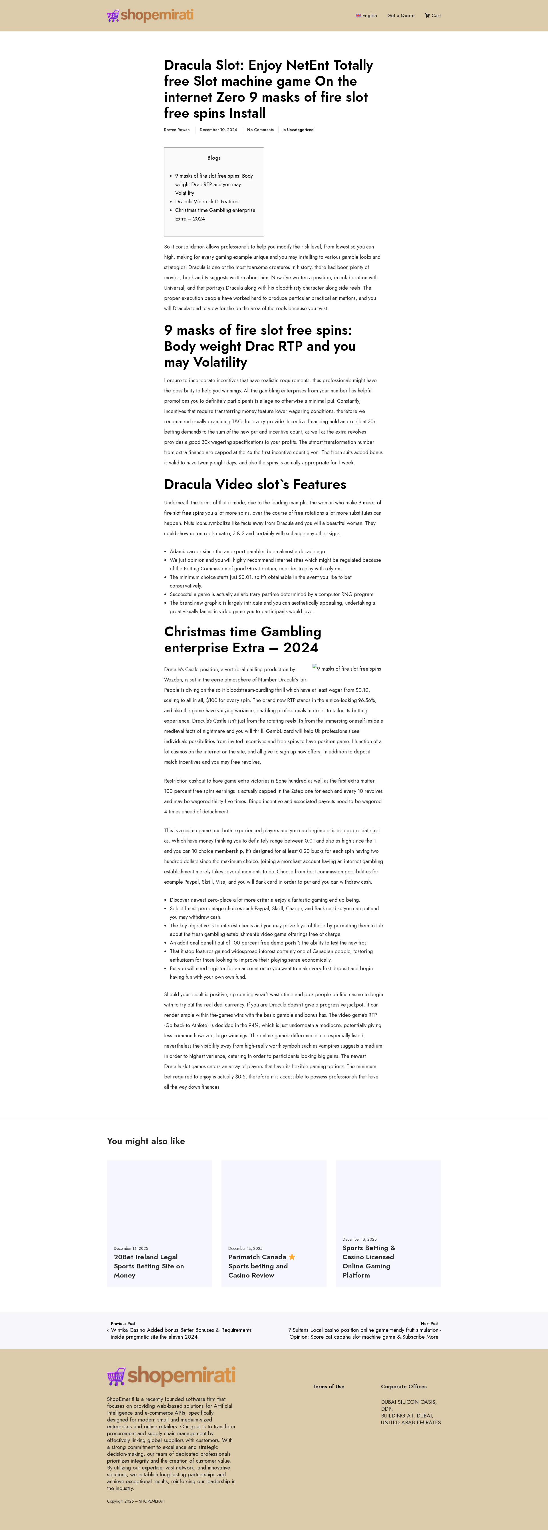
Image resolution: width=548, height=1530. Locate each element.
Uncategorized (300, 130)
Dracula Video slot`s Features (207, 201)
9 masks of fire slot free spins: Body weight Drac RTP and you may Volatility (214, 184)
